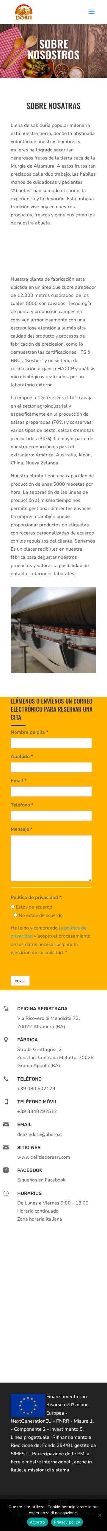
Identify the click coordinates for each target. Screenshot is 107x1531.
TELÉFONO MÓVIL (37, 1102)
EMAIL (24, 1124)
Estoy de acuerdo (33, 907)
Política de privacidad (36, 897)
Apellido (22, 756)
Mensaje (21, 829)
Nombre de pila (29, 732)
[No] (100, 1515)
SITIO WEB (29, 1147)
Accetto (37, 1522)
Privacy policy (67, 1522)
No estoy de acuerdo (40, 915)
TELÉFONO (29, 1079)
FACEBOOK (29, 1170)
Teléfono (22, 805)
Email (18, 780)
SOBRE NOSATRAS (53, 106)
